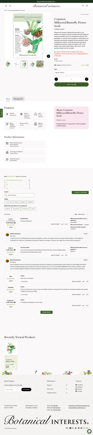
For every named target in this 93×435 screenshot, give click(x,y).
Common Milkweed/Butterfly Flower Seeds (11, 360)
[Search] (10, 5)
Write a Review (82, 193)
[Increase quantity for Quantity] (86, 79)
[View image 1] (8, 64)
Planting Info (18, 99)
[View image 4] (32, 64)
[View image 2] (16, 64)
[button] (84, 14)
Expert (33, 208)
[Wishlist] (83, 5)
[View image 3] (24, 64)
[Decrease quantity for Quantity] (56, 79)
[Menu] (6, 5)
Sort (76, 214)
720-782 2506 (54, 405)
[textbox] (19, 195)
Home (5, 10)
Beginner (8, 208)
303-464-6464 (56, 410)
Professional (25, 208)
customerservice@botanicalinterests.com (79, 405)
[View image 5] (40, 64)
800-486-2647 (56, 407)
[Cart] (87, 5)
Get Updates (26, 389)
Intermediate (16, 208)
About (8, 99)
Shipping (59, 65)
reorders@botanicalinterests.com (76, 407)
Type (55, 69)
